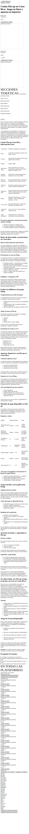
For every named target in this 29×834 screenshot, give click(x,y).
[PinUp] (3, 119)
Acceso (8, 2)
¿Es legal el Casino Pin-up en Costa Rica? (12, 657)
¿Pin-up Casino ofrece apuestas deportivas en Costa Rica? (13, 662)
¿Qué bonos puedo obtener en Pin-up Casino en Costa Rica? (14, 659)
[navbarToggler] (1, 1)
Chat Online (11, 772)
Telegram (25, 772)
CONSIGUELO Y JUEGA (6, 22)
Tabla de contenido (9, 116)
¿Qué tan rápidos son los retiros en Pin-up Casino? (14, 663)
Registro (3, 2)
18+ (2, 809)
